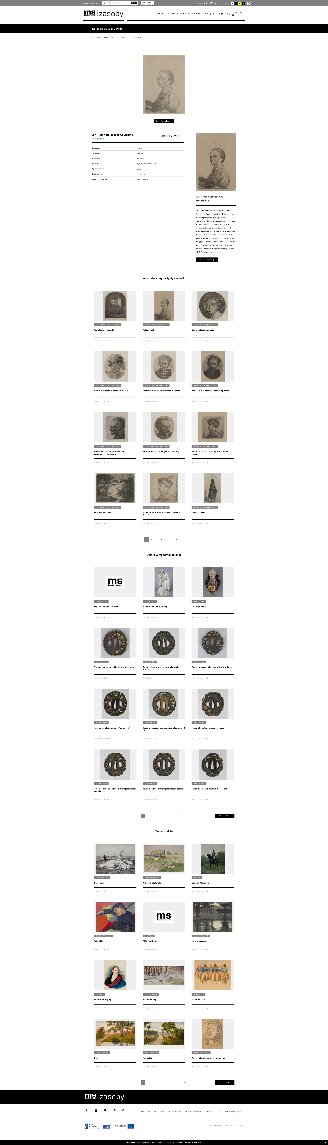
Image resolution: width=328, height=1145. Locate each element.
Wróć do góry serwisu (232, 1111)
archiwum (171, 13)
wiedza (183, 13)
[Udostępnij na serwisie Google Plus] (172, 135)
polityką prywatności (193, 1142)
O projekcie (177, 1111)
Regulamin (208, 1111)
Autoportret (136, 37)
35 (185, 1082)
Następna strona (225, 816)
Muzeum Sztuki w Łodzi (91, 3)
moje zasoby (224, 13)
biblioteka (196, 13)
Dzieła (123, 37)
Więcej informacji (206, 260)
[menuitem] (160, 13)
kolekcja (159, 13)
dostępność (211, 13)
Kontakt (218, 1111)
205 (185, 816)
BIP (169, 1111)
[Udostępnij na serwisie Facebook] (177, 135)
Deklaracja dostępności (193, 1111)
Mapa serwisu (159, 1111)
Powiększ (165, 121)
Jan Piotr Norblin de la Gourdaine (112, 134)
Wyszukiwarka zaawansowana (147, 3)
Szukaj (134, 3)
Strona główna (108, 37)
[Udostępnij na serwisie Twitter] (175, 135)
